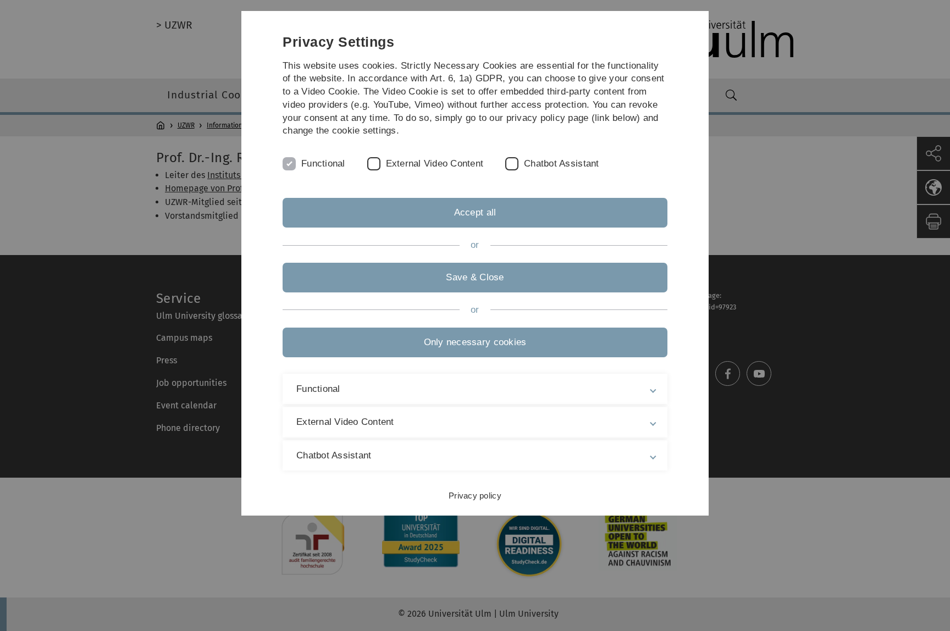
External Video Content (435, 163)
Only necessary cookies (475, 342)
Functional (323, 163)
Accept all (475, 212)
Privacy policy (475, 495)
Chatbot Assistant (561, 163)
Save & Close (475, 277)
